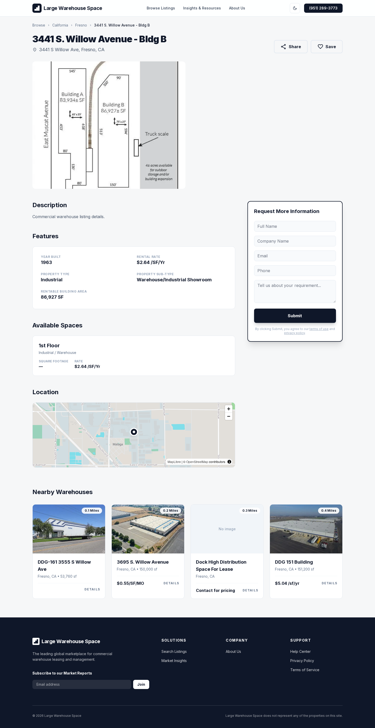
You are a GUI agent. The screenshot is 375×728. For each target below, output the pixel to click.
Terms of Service (304, 670)
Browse (38, 25)
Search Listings (174, 651)
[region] (134, 435)
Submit (295, 315)
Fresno (81, 25)
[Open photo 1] (108, 125)
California (60, 25)
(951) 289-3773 (323, 8)
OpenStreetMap (197, 461)
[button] (134, 432)
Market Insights (174, 660)
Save (326, 46)
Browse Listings (161, 8)
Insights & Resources (202, 8)
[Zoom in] (228, 409)
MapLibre (174, 461)
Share (290, 47)
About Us (237, 8)
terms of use (319, 329)
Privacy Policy (302, 660)
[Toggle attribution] (229, 462)
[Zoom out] (228, 416)
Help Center (300, 651)
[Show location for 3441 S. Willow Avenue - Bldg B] (134, 432)
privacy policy (294, 333)
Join (141, 684)
